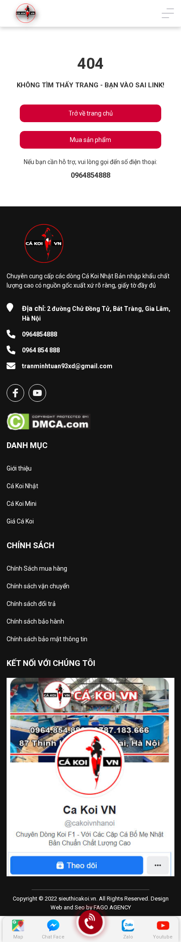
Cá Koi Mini (21, 503)
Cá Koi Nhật (22, 486)
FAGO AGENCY (112, 907)
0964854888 (39, 334)
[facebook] (15, 393)
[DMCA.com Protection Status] (48, 419)
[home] (25, 13)
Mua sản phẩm (90, 139)
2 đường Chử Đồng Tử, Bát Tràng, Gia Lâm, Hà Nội (96, 313)
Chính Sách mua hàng (37, 568)
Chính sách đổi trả (31, 603)
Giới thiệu (19, 468)
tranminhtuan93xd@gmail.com (67, 366)
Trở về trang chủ (91, 113)
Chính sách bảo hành (35, 621)
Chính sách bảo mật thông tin (47, 639)
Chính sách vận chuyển (38, 586)
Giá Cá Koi (20, 521)
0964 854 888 (41, 350)
